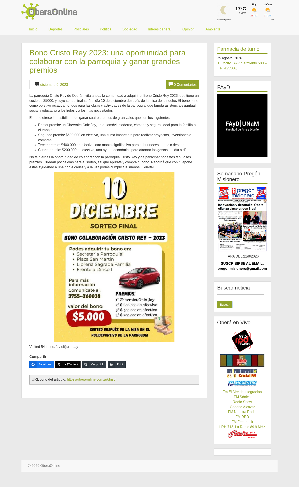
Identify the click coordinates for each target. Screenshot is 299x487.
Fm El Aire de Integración (242, 392)
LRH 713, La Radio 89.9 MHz (242, 427)
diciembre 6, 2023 (54, 84)
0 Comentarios (185, 84)
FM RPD (242, 417)
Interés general (159, 29)
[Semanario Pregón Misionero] (242, 219)
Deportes (55, 29)
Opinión (188, 29)
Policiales (81, 29)
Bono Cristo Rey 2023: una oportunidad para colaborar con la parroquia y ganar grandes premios (107, 61)
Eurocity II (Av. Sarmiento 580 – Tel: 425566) (242, 65)
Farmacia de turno (238, 49)
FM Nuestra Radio (242, 412)
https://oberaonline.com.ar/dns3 (91, 379)
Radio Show (242, 402)
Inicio (33, 29)
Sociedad (129, 29)
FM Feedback (242, 422)
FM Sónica (242, 397)
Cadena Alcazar (242, 407)
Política (105, 29)
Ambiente (213, 29)
